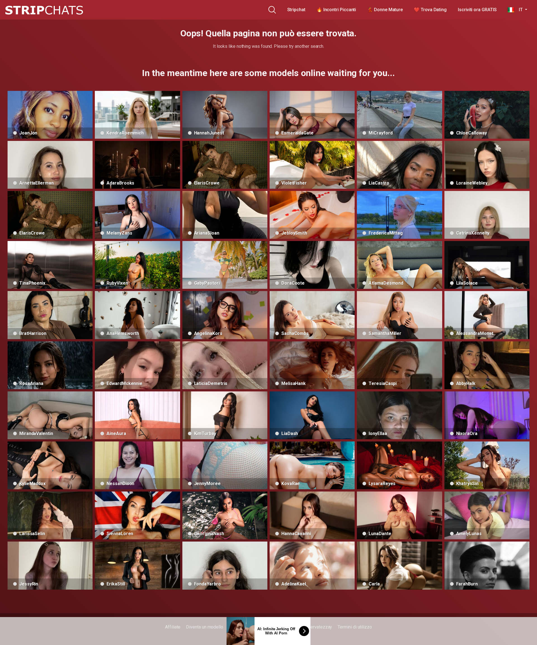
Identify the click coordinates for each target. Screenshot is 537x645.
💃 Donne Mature (385, 9)
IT (519, 9)
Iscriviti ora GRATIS (477, 9)
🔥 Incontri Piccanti (336, 9)
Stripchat (296, 9)
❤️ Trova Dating (430, 9)
